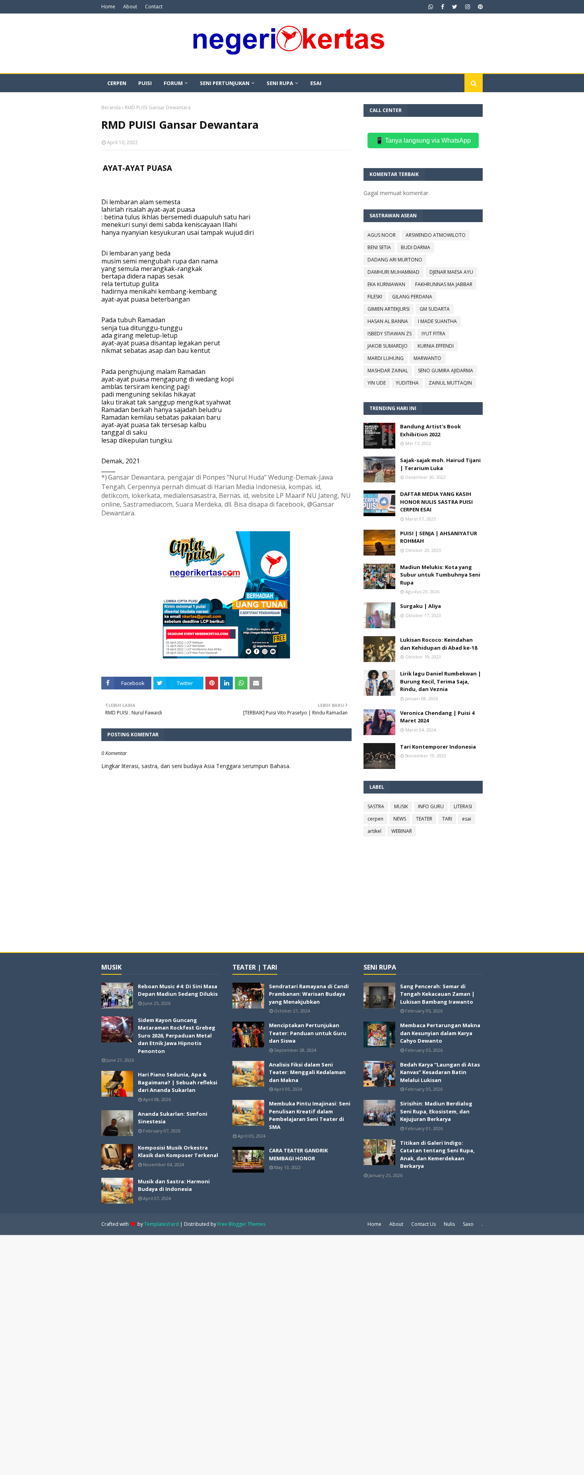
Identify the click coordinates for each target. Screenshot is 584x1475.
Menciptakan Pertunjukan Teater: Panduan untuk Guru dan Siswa (307, 1033)
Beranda (111, 107)
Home (108, 6)
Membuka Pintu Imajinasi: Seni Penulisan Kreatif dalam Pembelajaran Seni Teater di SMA (309, 1115)
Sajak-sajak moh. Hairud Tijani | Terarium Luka (440, 464)
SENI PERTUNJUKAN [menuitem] (224, 83)
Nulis (449, 1224)
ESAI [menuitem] (315, 83)
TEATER (424, 818)
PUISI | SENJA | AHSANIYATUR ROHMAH (438, 537)
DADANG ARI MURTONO (394, 259)
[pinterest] (479, 7)
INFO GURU (431, 806)
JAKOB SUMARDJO (387, 346)
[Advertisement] (238, 1354)
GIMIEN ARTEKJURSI (388, 309)
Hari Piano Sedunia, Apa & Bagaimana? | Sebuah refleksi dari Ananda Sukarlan (177, 1082)
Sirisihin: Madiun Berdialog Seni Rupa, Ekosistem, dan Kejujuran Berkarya (436, 1111)
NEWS (399, 818)
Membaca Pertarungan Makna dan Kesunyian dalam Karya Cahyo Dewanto (440, 1033)
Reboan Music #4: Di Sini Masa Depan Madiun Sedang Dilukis (178, 990)
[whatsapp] (430, 7)
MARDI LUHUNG (385, 358)
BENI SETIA (379, 247)
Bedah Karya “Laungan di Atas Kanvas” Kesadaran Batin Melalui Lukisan (440, 1072)
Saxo (468, 1224)
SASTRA (375, 806)
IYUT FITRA (433, 333)
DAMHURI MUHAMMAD (393, 272)
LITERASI (463, 806)
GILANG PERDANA (412, 296)
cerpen (375, 818)
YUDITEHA (407, 382)
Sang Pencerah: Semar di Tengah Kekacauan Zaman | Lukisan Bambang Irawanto (437, 994)
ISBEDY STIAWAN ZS (389, 333)
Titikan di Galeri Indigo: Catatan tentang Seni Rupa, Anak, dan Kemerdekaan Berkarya (437, 1154)
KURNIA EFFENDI (436, 346)
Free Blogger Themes (241, 1224)
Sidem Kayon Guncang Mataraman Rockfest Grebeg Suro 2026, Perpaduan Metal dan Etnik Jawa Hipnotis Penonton (176, 1035)
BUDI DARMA (415, 247)
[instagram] (467, 7)
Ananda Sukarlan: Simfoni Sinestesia (172, 1117)
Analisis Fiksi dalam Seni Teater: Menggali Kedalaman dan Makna (307, 1072)
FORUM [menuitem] (173, 83)
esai (466, 818)
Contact (153, 6)
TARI (447, 818)
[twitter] (454, 7)
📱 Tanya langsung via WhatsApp (423, 140)
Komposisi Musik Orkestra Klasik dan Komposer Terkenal (178, 1151)
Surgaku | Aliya (420, 606)
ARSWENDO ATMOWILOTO (436, 235)
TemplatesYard (161, 1224)
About (130, 6)
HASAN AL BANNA (387, 321)
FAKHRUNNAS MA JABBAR (443, 284)
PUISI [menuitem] (145, 83)
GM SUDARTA (435, 309)
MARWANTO (427, 358)
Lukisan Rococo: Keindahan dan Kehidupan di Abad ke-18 (438, 643)
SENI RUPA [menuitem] (280, 83)
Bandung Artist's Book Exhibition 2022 (430, 430)
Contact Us (423, 1224)
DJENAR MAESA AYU (451, 272)
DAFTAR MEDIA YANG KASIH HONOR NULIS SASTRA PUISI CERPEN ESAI (436, 501)
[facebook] (442, 7)
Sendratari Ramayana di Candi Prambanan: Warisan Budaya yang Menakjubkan (309, 994)
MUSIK (401, 806)
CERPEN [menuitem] (116, 83)
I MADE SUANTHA (437, 321)
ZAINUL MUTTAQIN (450, 382)
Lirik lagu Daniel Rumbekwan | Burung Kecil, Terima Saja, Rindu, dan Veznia (440, 681)
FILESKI (374, 296)
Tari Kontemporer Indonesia (438, 746)
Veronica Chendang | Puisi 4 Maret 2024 (437, 716)
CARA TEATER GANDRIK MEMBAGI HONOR (298, 1154)
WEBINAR (401, 831)
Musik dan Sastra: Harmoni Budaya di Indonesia (174, 1185)
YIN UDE (376, 382)
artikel (374, 831)
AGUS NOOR (381, 235)
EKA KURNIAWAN (386, 284)
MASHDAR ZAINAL (387, 370)
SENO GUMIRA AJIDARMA (445, 370)
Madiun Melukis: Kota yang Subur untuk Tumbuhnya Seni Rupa (440, 574)
